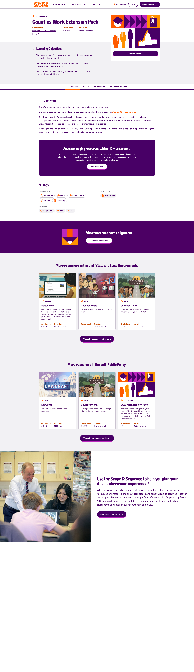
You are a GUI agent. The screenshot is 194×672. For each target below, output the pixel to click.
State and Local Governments (44, 30)
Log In (133, 4)
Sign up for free (97, 166)
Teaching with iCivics (78, 4)
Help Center (96, 4)
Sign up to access (135, 53)
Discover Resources (58, 4)
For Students (121, 4)
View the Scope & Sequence (111, 514)
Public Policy (37, 34)
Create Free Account (149, 4)
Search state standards (99, 240)
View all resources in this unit (97, 338)
